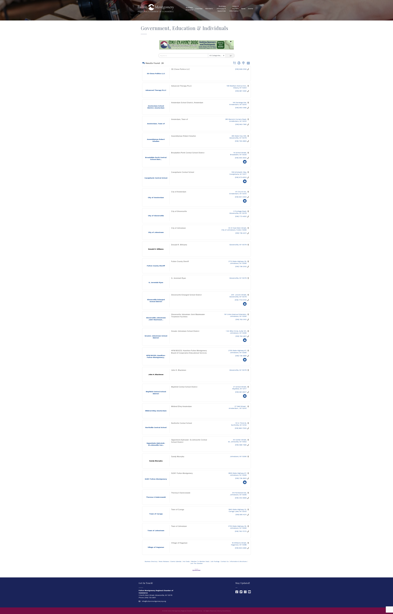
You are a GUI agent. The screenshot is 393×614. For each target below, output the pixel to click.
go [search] (231, 55)
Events (250, 9)
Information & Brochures (238, 561)
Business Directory (189, 8)
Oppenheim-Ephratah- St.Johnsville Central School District (189, 441)
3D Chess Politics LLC (180, 69)
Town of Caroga (177, 509)
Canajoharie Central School (182, 172)
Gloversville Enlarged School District (186, 295)
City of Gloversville (179, 211)
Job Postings (215, 561)
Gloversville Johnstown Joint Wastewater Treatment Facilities (188, 316)
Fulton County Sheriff (180, 261)
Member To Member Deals (200, 561)
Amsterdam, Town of (179, 119)
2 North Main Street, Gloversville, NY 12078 (155, 595)
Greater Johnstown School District (185, 331)
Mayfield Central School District (184, 387)
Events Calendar (176, 561)
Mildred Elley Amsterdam (181, 406)
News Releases (164, 561)
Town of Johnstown (179, 526)
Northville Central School (181, 423)
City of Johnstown (178, 228)
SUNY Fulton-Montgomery (182, 473)
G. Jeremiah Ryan (178, 278)
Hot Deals (186, 561)
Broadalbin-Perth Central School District (187, 153)
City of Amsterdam (178, 192)
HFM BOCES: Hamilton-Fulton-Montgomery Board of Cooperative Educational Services (189, 352)
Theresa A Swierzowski (180, 493)
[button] (143, 63)
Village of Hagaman (179, 543)
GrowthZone (226, 611)
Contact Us (225, 561)
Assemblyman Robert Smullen (183, 136)
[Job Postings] (245, 163)
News (243, 9)
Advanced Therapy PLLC (181, 86)
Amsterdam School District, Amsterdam (187, 102)
